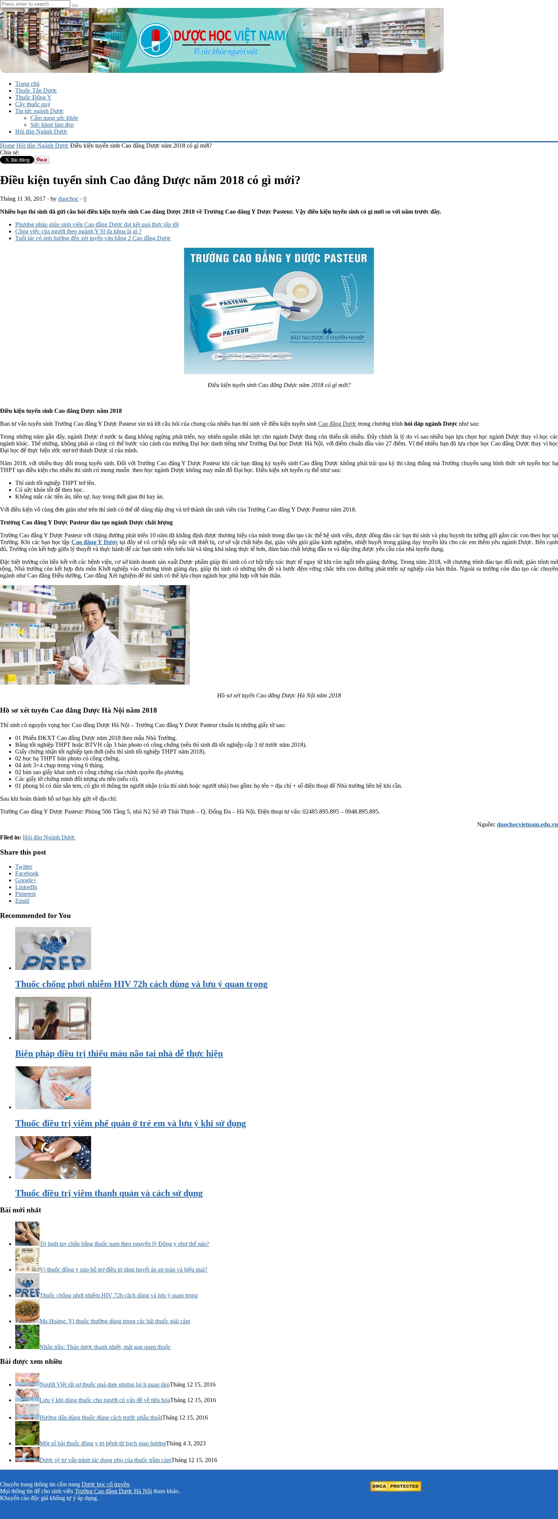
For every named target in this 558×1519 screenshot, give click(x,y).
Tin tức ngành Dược (39, 111)
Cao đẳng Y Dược (94, 542)
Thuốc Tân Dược (36, 90)
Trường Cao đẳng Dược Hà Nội (113, 1491)
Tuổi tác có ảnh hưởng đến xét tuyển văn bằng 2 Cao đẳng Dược (93, 238)
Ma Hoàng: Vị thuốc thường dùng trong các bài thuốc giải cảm (114, 1321)
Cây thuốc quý (32, 104)
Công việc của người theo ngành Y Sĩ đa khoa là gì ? (78, 231)
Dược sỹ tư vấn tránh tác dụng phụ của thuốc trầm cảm (105, 1460)
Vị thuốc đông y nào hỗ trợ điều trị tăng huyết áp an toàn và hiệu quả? (123, 1269)
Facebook (27, 873)
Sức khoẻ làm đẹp (52, 124)
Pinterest (25, 894)
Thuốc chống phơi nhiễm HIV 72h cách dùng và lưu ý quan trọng (118, 1295)
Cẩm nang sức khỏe (54, 118)
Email (22, 900)
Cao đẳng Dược (337, 423)
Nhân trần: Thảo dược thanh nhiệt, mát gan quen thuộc (105, 1347)
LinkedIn (26, 887)
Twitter (23, 866)
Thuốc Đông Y (33, 97)
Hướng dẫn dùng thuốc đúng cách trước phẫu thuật (100, 1417)
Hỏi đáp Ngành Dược (41, 131)
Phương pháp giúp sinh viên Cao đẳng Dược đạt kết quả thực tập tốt (97, 224)
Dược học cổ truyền (105, 1484)
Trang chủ (27, 83)
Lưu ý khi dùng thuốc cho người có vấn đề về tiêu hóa (104, 1400)
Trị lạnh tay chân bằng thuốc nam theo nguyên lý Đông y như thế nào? (124, 1243)
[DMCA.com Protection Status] (395, 1489)
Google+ (25, 880)
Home (7, 145)
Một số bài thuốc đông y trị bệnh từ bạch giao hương (102, 1443)
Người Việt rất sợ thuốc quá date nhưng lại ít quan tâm (104, 1384)
